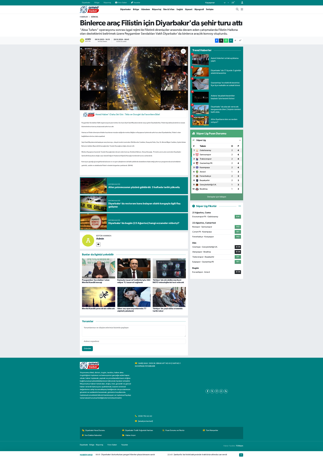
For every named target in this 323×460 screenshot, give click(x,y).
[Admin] (88, 240)
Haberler (84, 17)
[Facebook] (208, 391)
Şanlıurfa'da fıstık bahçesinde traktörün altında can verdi (200, 455)
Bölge (97, 3)
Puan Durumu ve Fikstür (175, 430)
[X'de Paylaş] (221, 41)
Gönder (87, 348)
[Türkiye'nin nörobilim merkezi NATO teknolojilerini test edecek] (169, 268)
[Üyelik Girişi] (241, 2)
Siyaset (188, 9)
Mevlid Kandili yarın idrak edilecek (98, 309)
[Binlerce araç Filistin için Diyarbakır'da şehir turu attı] (134, 78)
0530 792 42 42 (145, 416)
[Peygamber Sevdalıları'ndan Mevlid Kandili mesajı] (98, 268)
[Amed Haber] (89, 9)
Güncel (94, 17)
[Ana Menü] (242, 9)
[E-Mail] (98, 244)
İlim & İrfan (168, 9)
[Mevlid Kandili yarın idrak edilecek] (98, 297)
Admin (100, 238)
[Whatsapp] (221, 391)
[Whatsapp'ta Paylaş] (226, 41)
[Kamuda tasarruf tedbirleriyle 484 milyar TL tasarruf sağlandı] (134, 268)
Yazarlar (136, 3)
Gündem (145, 9)
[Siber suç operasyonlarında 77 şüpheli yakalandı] (134, 297)
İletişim (209, 9)
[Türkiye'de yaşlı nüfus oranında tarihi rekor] (169, 297)
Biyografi (199, 9)
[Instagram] (217, 391)
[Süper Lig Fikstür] (240, 206)
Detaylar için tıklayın (216, 197)
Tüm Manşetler (212, 430)
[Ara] (237, 9)
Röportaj (107, 3)
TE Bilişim (239, 446)
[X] (212, 391)
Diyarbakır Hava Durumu (95, 430)
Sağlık (180, 9)
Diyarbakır (86, 3)
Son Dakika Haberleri (93, 435)
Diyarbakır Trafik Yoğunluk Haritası (139, 430)
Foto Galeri (122, 3)
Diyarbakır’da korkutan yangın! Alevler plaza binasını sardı (128, 455)
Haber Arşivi (131, 435)
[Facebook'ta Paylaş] (217, 41)
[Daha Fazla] (231, 41)
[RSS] (226, 391)
